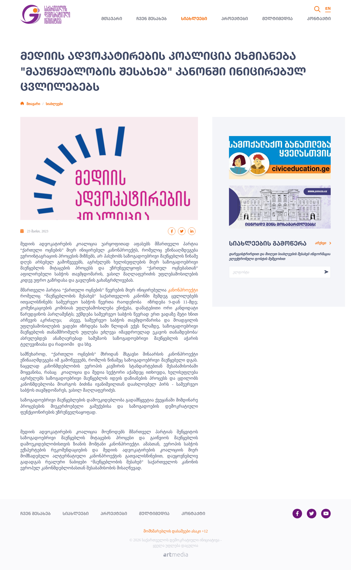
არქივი (320, 243)
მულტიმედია (277, 19)
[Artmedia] (175, 555)
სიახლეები (194, 19)
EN (328, 9)
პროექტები (234, 19)
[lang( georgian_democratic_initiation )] (45, 23)
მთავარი (111, 19)
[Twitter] (181, 231)
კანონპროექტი (183, 290)
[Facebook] (171, 231)
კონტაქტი (319, 19)
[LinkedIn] (191, 231)
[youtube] (326, 514)
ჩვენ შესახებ (151, 19)
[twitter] (311, 514)
